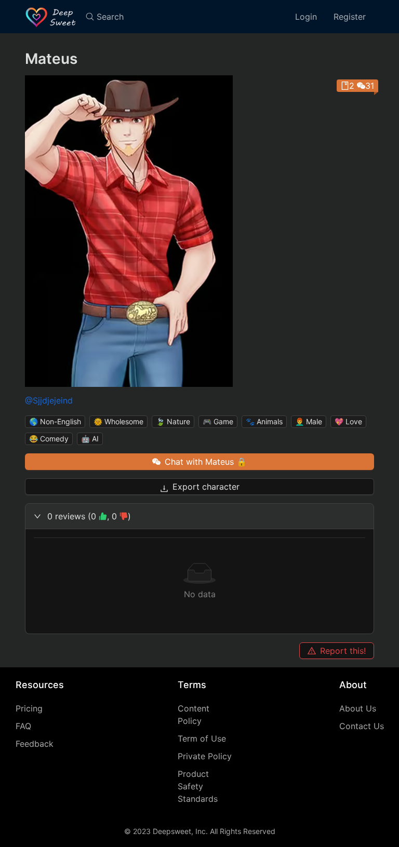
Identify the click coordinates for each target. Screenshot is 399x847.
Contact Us (361, 726)
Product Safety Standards (198, 786)
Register (350, 16)
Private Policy (205, 756)
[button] (199, 516)
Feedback (35, 743)
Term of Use (202, 738)
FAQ (23, 726)
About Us (357, 708)
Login (306, 16)
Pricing (29, 708)
